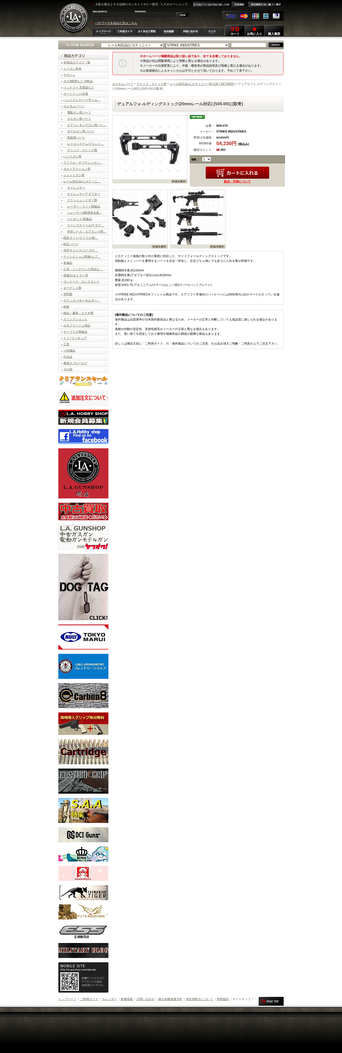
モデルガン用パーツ (80, 131)
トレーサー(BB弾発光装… (84, 213)
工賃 (66, 344)
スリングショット (75, 319)
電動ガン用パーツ (79, 112)
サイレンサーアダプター (83, 194)
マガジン (69, 75)
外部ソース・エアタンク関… (86, 231)
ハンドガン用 (72, 156)
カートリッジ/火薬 (75, 93)
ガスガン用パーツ (79, 119)
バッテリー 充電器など (78, 87)
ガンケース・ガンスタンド (81, 281)
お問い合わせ (145, 999)
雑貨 (66, 306)
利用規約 (223, 999)
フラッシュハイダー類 (82, 200)
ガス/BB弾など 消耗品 (78, 81)
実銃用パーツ (76, 137)
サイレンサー (76, 187)
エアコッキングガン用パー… (86, 125)
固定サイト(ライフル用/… (80, 238)
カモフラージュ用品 (76, 325)
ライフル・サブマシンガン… (82, 162)
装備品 (67, 263)
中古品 (67, 357)
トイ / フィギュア (75, 338)
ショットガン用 (73, 175)
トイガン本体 (72, 68)
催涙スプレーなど (75, 363)
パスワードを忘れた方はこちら (116, 23)
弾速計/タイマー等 (75, 275)
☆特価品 (69, 350)
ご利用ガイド (89, 999)
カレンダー (109, 999)
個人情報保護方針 (170, 999)
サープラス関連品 (75, 332)
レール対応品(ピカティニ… (81, 181)
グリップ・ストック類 (82, 150)
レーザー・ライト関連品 (83, 206)
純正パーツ (70, 244)
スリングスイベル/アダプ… (85, 225)
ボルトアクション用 (76, 169)
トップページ (67, 999)
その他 (67, 369)
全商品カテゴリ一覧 (76, 62)
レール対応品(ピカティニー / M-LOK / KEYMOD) (202, 84)
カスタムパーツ (73, 106)
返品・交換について (237, 181)
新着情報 (127, 999)
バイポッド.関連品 (79, 219)
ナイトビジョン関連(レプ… (81, 256)
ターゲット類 (72, 288)
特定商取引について (199, 999)
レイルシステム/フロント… (85, 144)
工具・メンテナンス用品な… (82, 269)
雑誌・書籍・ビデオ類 (78, 313)
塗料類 (67, 294)
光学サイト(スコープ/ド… (80, 250)
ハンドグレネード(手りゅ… (81, 100)
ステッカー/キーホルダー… (81, 300)
